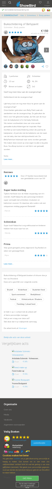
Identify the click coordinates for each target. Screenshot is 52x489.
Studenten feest (38, 290)
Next (46, 50)
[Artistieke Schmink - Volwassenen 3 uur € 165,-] (25, 353)
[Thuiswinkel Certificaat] (13, 445)
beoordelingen (19, 440)
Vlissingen (23, 328)
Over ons (8, 409)
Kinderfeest (22, 290)
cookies (17, 458)
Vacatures (8, 419)
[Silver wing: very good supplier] (6, 32)
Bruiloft (10, 290)
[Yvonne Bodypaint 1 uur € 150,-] (25, 380)
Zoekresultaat (11, 15)
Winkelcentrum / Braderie (31, 299)
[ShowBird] (26, 3)
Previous (5, 50)
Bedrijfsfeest (35, 294)
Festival (13, 299)
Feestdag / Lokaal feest (26, 304)
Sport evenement (18, 294)
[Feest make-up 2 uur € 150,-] (25, 367)
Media (6, 414)
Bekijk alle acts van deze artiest (17, 337)
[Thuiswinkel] (48, 9)
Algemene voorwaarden (14, 424)
